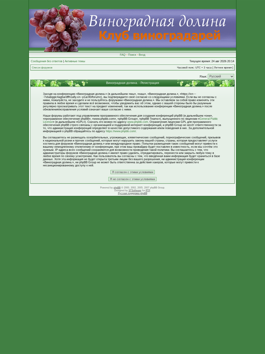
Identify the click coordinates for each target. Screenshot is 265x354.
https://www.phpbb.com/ (121, 131)
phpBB (117, 187)
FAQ (123, 54)
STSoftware (135, 190)
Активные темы (75, 61)
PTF (148, 190)
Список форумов (42, 67)
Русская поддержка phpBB (132, 193)
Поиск (132, 54)
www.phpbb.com (137, 121)
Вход (142, 54)
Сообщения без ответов (46, 61)
